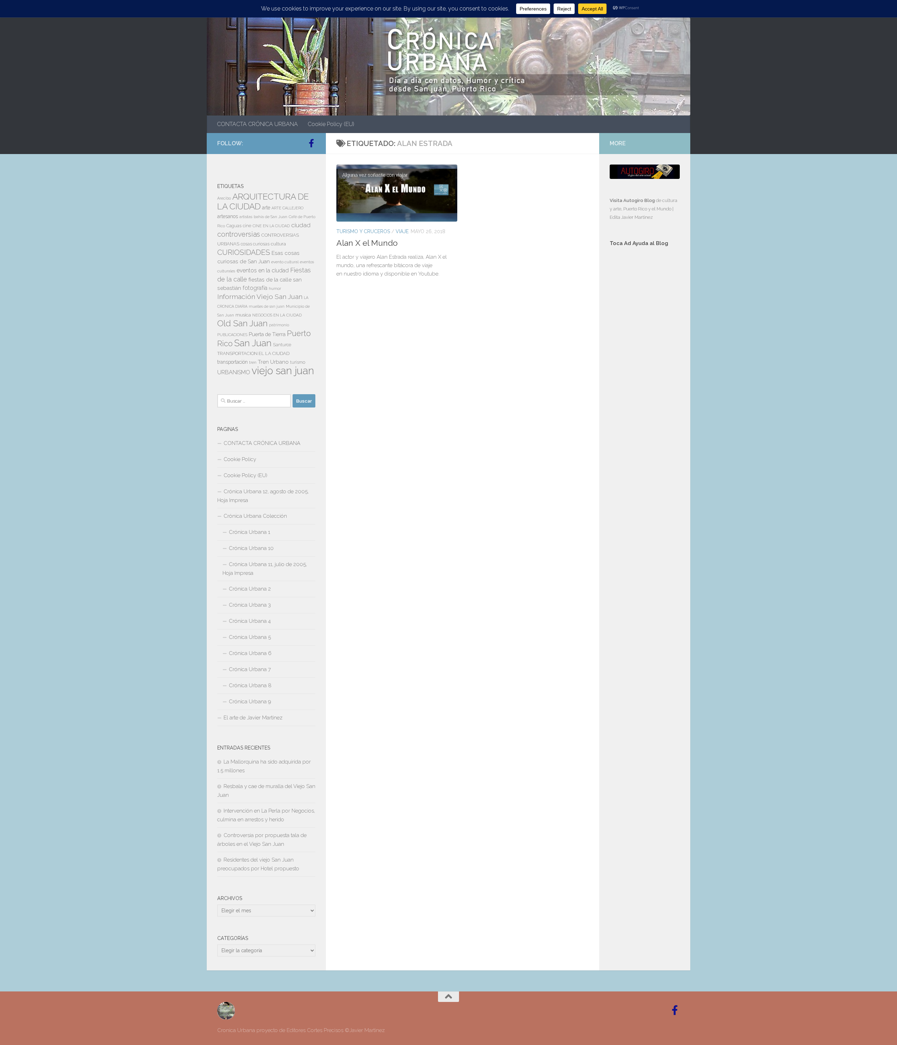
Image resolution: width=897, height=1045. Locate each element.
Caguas (233, 225)
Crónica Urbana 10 (251, 548)
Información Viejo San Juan (259, 297)
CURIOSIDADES (243, 252)
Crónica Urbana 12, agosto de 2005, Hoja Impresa (263, 495)
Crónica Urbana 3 (250, 605)
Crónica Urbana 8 (250, 685)
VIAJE (402, 231)
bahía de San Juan (270, 216)
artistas (245, 216)
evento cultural (285, 261)
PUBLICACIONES (232, 335)
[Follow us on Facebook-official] (311, 143)
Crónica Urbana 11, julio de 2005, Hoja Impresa (264, 568)
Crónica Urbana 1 (249, 532)
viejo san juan (283, 370)
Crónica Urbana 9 (250, 701)
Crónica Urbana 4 (250, 621)
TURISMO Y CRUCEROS (363, 231)
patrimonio (279, 325)
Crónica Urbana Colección (255, 516)
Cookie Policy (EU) (331, 124)
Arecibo (224, 198)
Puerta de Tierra (267, 334)
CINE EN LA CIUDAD (271, 226)
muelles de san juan (267, 306)
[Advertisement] (645, 370)
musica (243, 315)
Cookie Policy (240, 459)
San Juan (253, 343)
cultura (278, 243)
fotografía (254, 288)
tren (252, 362)
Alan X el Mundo (367, 243)
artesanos (227, 216)
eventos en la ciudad (263, 270)
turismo (297, 362)
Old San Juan (242, 323)
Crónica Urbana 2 (250, 589)
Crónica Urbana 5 (250, 637)
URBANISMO (233, 372)
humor (275, 288)
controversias (238, 234)
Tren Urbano (273, 362)
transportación (232, 362)
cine (247, 225)
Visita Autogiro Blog (633, 200)
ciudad (300, 225)
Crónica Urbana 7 (250, 669)
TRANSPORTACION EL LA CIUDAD (253, 353)
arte (266, 207)
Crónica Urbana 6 (250, 653)
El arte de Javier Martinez (253, 718)
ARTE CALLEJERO (287, 208)
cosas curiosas (255, 244)
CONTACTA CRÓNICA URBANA (257, 124)
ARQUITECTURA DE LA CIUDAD (263, 201)
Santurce (282, 344)
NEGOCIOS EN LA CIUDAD (277, 315)
